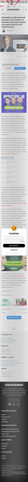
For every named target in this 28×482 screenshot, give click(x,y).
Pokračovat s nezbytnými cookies (14, 253)
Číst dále (22, 241)
